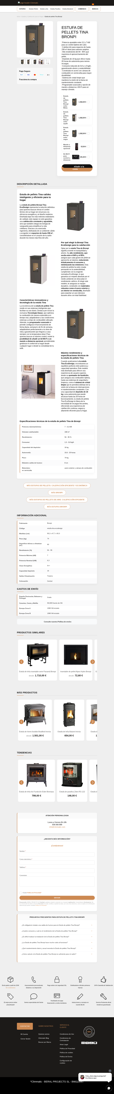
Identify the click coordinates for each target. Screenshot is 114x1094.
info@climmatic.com (57, 827)
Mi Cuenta (24, 1034)
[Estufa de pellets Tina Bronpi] (41, 61)
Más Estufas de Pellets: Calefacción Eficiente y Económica (57, 485)
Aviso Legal (64, 1044)
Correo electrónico (25, 859)
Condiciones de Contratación (65, 1039)
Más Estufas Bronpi (57, 507)
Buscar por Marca (44, 1042)
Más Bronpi (57, 493)
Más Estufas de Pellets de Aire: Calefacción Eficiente (57, 500)
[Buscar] (82, 3)
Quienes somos (43, 1034)
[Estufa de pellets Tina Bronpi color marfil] (28, 61)
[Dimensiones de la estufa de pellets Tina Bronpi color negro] (47, 61)
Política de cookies (66, 1052)
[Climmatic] (28, 3)
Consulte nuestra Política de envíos (57, 622)
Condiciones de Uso (67, 1034)
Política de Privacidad (41, 905)
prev (21, 662)
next (92, 662)
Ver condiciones (10, 988)
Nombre (22, 851)
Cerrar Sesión (25, 1039)
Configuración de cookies (66, 1062)
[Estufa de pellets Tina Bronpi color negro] (35, 61)
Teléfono (22, 867)
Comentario (23, 875)
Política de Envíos (66, 1056)
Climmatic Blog (43, 1038)
